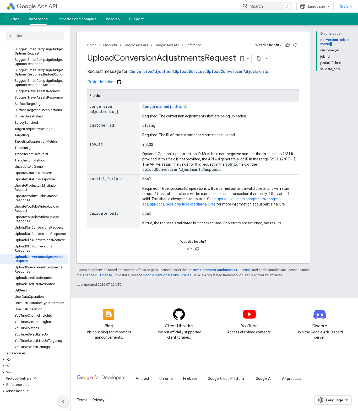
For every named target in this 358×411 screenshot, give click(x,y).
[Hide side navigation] (63, 401)
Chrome (166, 378)
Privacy (99, 400)
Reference (38, 19)
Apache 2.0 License (97, 275)
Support (136, 19)
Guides (12, 19)
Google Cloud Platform (226, 378)
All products (292, 378)
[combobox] (266, 6)
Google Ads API (136, 45)
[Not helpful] (295, 45)
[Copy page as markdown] (258, 58)
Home (91, 45)
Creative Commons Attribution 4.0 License (219, 270)
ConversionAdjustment (164, 106)
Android (142, 378)
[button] (34, 353)
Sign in (346, 6)
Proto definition (102, 81)
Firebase (190, 378)
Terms (82, 400)
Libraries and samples (76, 19)
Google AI (264, 378)
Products (110, 45)
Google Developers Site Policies (167, 275)
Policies (113, 19)
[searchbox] (35, 35)
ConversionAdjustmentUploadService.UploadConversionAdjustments (198, 71)
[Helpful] (287, 45)
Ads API (47, 6)
